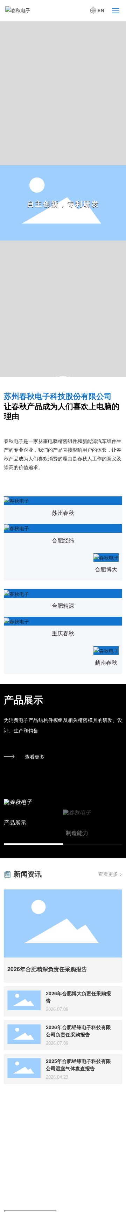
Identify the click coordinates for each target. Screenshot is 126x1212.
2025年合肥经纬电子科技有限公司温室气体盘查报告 (78, 1064)
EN (100, 11)
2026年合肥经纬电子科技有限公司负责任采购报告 (78, 1030)
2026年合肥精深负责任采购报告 (47, 969)
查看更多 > (110, 873)
